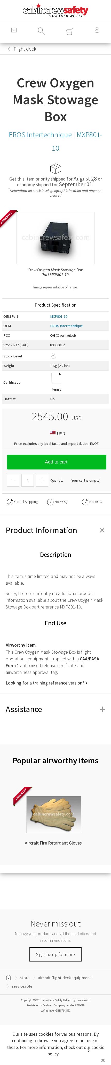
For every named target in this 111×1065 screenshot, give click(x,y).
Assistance (55, 709)
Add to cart (56, 462)
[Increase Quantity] (42, 480)
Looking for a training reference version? (45, 683)
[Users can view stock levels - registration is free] (79, 355)
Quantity (57, 480)
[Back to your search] (9, 49)
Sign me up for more (55, 954)
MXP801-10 (58, 316)
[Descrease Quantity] (13, 480)
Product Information (55, 530)
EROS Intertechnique (66, 325)
